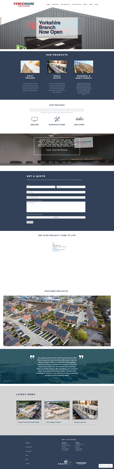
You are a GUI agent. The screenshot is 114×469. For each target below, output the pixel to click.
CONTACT (28, 463)
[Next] (106, 25)
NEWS (27, 459)
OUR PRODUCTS (29, 447)
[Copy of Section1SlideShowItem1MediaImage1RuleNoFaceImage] (56, 162)
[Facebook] (58, 464)
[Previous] (7, 25)
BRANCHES (28, 443)
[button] (55, 4)
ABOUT (27, 455)
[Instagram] (60, 464)
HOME (27, 438)
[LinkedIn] (62, 464)
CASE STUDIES (28, 451)
